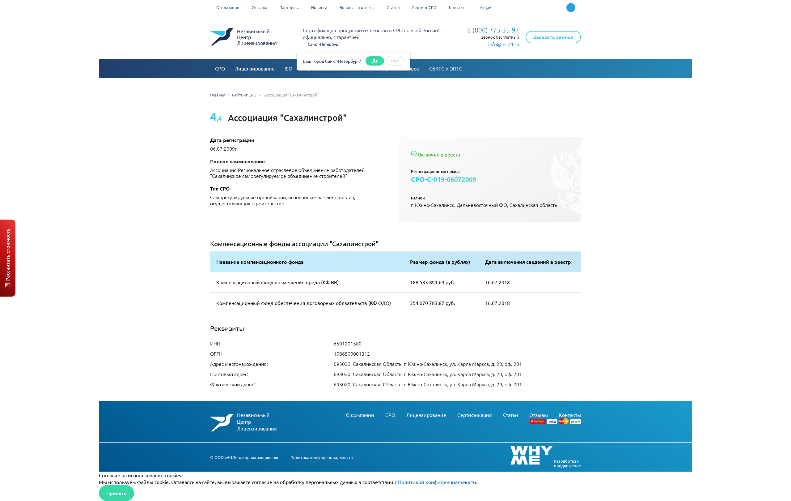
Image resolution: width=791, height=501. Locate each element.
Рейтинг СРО (424, 7)
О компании (227, 7)
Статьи (393, 7)
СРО (220, 68)
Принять (116, 493)
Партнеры (289, 7)
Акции (486, 7)
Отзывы (259, 7)
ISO (288, 68)
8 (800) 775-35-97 (493, 30)
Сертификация (474, 415)
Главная (217, 95)
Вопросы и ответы (357, 7)
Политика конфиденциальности (321, 457)
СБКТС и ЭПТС (445, 68)
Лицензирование (255, 68)
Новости (319, 7)
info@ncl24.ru (503, 44)
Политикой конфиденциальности (437, 482)
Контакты (458, 7)
